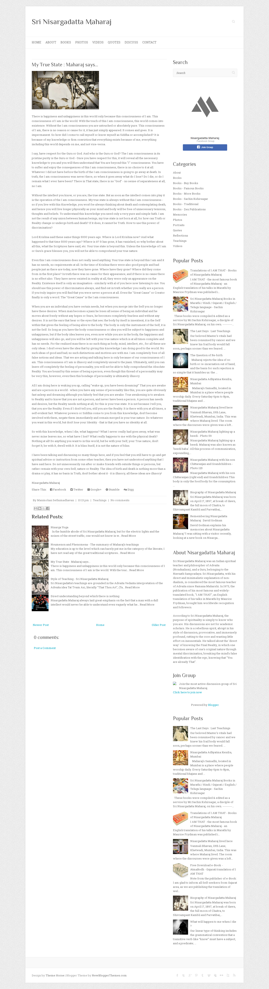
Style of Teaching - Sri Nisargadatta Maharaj (79, 579)
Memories (180, 214)
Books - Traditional (185, 204)
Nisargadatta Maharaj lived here (211, 407)
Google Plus (190, 975)
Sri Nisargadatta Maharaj (72, 21)
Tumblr (202, 975)
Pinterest (196, 975)
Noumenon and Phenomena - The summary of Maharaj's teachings (95, 544)
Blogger (213, 705)
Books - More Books (186, 193)
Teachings (100, 500)
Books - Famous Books (188, 188)
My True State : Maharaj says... (65, 64)
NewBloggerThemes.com (109, 975)
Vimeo (209, 975)
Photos (81, 42)
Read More (128, 536)
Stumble (114, 489)
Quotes (114, 42)
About (50, 42)
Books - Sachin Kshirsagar (190, 199)
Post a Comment (45, 648)
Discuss (131, 42)
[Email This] (36, 508)
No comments (120, 500)
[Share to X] (44, 508)
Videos (98, 42)
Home (36, 42)
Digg (130, 489)
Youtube (228, 975)
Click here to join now (187, 692)
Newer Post (41, 625)
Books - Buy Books (185, 183)
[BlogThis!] (40, 508)
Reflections (180, 235)
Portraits (179, 225)
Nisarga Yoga (59, 527)
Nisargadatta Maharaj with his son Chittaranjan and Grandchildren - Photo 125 (212, 464)
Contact (149, 42)
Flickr (221, 975)
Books (66, 42)
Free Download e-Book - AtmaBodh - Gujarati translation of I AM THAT (213, 869)
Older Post (159, 625)
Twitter (78, 489)
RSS (234, 975)
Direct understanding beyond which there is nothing (85, 596)
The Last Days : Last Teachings (210, 331)
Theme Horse (55, 975)
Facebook (59, 489)
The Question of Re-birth (206, 355)
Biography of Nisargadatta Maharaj (213, 492)
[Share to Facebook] (48, 508)
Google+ (96, 489)
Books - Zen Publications (189, 209)
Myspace (215, 975)
